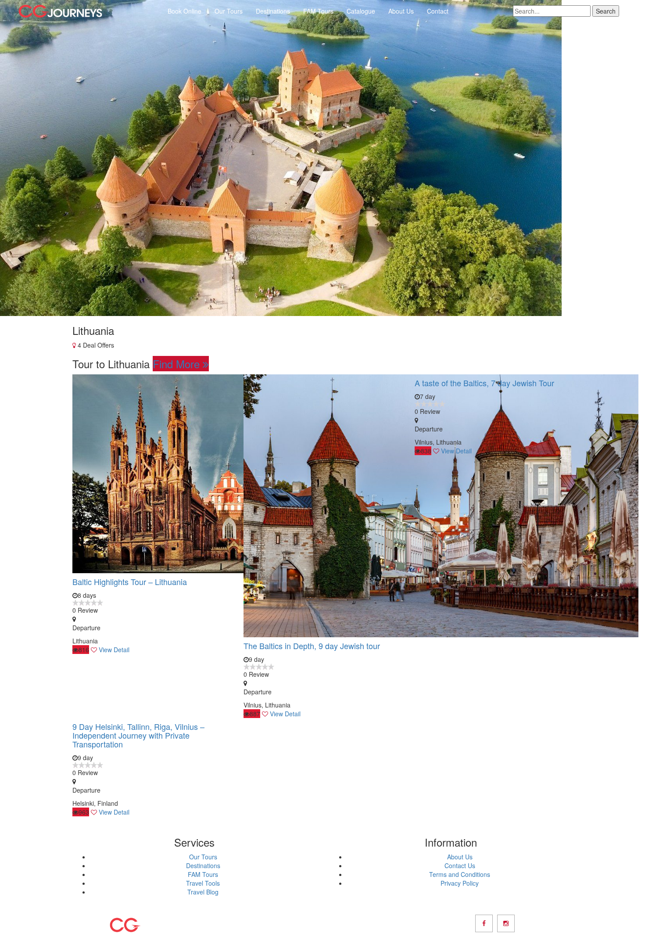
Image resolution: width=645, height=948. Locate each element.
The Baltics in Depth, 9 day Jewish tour (312, 645)
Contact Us (459, 865)
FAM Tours (318, 11)
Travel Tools (203, 883)
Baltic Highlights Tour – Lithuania (129, 581)
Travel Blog (203, 891)
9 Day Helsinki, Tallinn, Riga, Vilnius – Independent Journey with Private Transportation (138, 735)
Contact (437, 11)
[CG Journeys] (60, 11)
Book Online (184, 11)
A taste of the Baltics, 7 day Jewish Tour (484, 382)
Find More (178, 363)
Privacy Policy (460, 883)
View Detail (114, 649)
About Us (401, 11)
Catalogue (361, 11)
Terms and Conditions (459, 874)
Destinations (273, 11)
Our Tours (229, 11)
